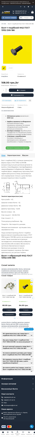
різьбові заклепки (17, 322)
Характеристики (13, 155)
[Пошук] (32, 17)
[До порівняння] (15, 284)
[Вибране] (20, 7)
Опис (3, 155)
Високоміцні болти (9, 389)
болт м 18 (20, 274)
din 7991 (15, 324)
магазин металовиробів (9, 269)
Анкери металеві (8, 384)
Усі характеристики (7, 110)
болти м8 (9, 324)
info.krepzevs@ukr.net (10, 405)
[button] (2, 298)
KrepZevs (4, 76)
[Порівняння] (24, 7)
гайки (17, 178)
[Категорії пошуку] (21, 17)
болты (21, 269)
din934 (14, 274)
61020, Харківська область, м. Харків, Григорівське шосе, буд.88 (15, 413)
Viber (5, 402)
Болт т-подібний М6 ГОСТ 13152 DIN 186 (9, 296)
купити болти (6, 322)
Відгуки (25, 155)
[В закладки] (15, 280)
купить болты (23, 324)
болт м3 (17, 272)
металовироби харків (25, 328)
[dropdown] (2, 7)
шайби (23, 178)
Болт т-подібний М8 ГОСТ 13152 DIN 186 (25, 296)
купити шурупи (12, 328)
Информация (7, 379)
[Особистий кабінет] (32, 7)
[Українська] (28, 7)
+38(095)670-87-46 (21, 11)
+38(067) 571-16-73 (20, 13)
